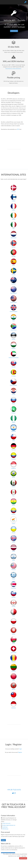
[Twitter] (13, 793)
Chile (13, 440)
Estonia (13, 339)
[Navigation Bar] (25, 2)
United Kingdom (13, 311)
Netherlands (13, 237)
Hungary (13, 348)
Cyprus (13, 523)
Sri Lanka (13, 376)
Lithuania (13, 671)
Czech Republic (13, 385)
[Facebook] (15, 793)
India (13, 320)
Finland (13, 201)
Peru (13, 495)
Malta (13, 615)
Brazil (13, 477)
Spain (13, 265)
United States (13, 302)
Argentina (13, 431)
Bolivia (13, 505)
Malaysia (14, 569)
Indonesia (13, 707)
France (13, 210)
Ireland (13, 219)
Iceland (13, 542)
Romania (13, 661)
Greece (13, 578)
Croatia (13, 394)
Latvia (13, 551)
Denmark (13, 191)
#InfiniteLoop (5, 828)
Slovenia (13, 597)
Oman (13, 643)
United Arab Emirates (13, 357)
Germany (13, 449)
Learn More (24, 856)
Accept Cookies (23, 858)
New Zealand (13, 293)
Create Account (14, 30)
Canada (13, 606)
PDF (18, 129)
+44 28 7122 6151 (14, 790)
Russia (13, 403)
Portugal (13, 256)
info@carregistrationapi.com (8, 825)
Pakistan (13, 413)
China (13, 680)
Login (20, 748)
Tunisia (13, 634)
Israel (13, 560)
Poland (13, 625)
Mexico (13, 486)
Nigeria (13, 422)
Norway (13, 247)
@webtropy (5, 827)
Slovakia (13, 366)
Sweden (13, 274)
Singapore (13, 468)
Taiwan (13, 698)
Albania (13, 689)
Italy (14, 228)
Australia (13, 283)
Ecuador (13, 514)
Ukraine (13, 532)
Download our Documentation (13, 68)
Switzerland (13, 652)
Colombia (13, 459)
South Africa (13, 330)
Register (20, 752)
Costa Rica (13, 588)
